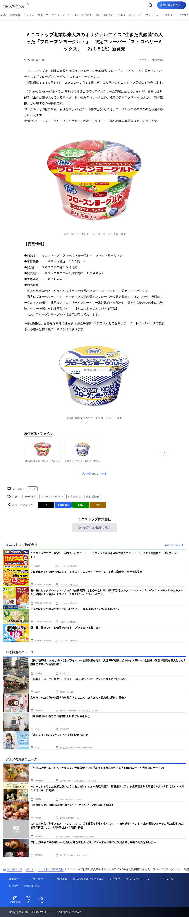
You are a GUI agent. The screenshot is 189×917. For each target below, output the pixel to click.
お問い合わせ (32, 885)
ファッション (153, 15)
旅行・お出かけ (105, 15)
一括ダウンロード (96, 473)
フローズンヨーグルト (52, 496)
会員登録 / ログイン (171, 5)
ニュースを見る (172, 544)
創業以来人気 (74, 496)
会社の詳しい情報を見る (94, 528)
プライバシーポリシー (139, 879)
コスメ (168, 15)
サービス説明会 (58, 879)
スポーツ (43, 15)
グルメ (121, 15)
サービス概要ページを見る (161, 909)
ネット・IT (135, 15)
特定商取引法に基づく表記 (88, 879)
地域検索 (15, 15)
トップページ (14, 869)
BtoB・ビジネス (82, 15)
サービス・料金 (34, 879)
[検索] (150, 5)
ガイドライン (165, 879)
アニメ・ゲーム (61, 15)
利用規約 (115, 879)
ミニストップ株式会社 (152, 60)
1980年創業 (30, 496)
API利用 (13, 885)
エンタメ (29, 15)
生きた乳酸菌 (92, 496)
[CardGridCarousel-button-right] (165, 452)
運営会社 (14, 879)
